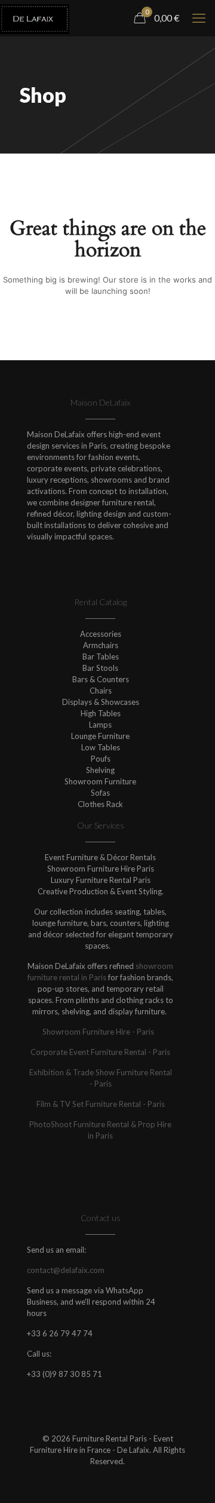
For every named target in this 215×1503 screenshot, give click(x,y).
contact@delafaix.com (66, 1270)
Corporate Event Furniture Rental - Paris (100, 1052)
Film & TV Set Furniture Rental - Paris (100, 1104)
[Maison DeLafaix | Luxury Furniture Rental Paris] (34, 18)
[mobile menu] (199, 18)
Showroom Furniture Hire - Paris (100, 1031)
